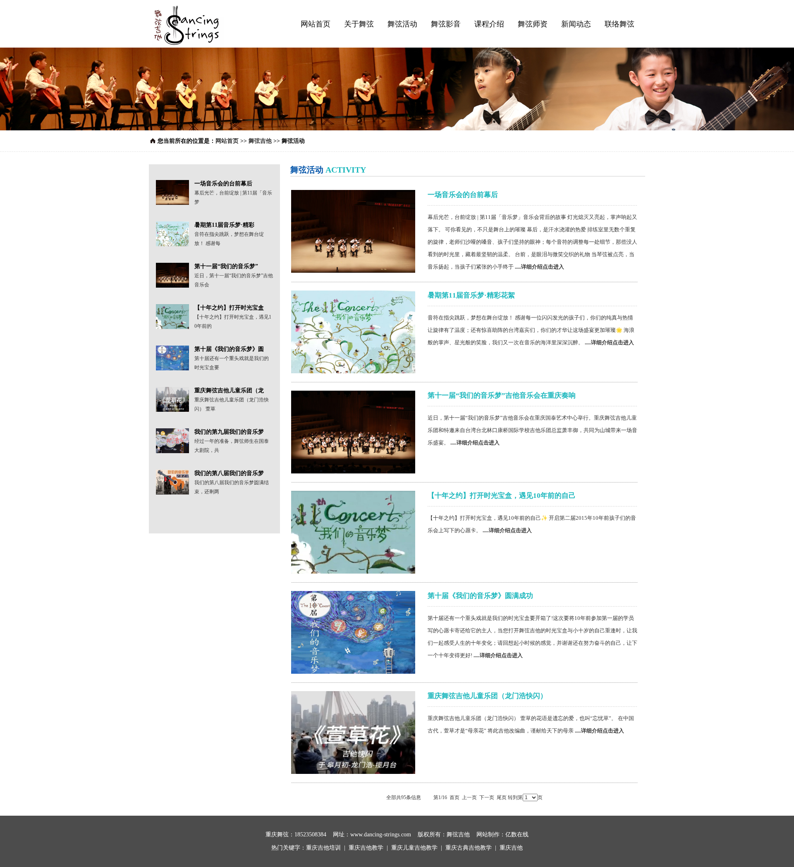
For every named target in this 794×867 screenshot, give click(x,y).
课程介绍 (489, 24)
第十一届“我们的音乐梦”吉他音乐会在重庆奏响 (502, 395)
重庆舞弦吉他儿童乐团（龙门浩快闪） (487, 696)
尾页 (502, 797)
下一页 (486, 797)
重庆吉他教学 (366, 848)
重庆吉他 (511, 848)
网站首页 (315, 24)
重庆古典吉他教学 (468, 848)
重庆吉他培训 (323, 848)
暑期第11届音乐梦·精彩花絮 (471, 295)
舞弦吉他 (261, 141)
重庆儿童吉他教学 (414, 848)
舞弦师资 (533, 24)
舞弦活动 (402, 24)
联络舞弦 (619, 24)
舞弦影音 (446, 24)
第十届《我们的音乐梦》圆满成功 (480, 596)
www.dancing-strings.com (380, 834)
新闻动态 (576, 24)
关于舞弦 (359, 24)
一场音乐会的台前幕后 (463, 195)
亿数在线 (517, 834)
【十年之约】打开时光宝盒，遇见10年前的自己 (502, 496)
